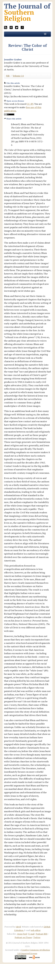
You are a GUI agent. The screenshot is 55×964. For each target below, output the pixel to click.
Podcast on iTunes (23, 937)
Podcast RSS (41, 933)
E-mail (31, 933)
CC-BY (30, 103)
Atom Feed (22, 933)
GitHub (47, 926)
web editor (35, 930)
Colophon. (19, 930)
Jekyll (18, 926)
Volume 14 (18, 75)
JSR (8, 75)
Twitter (36, 937)
